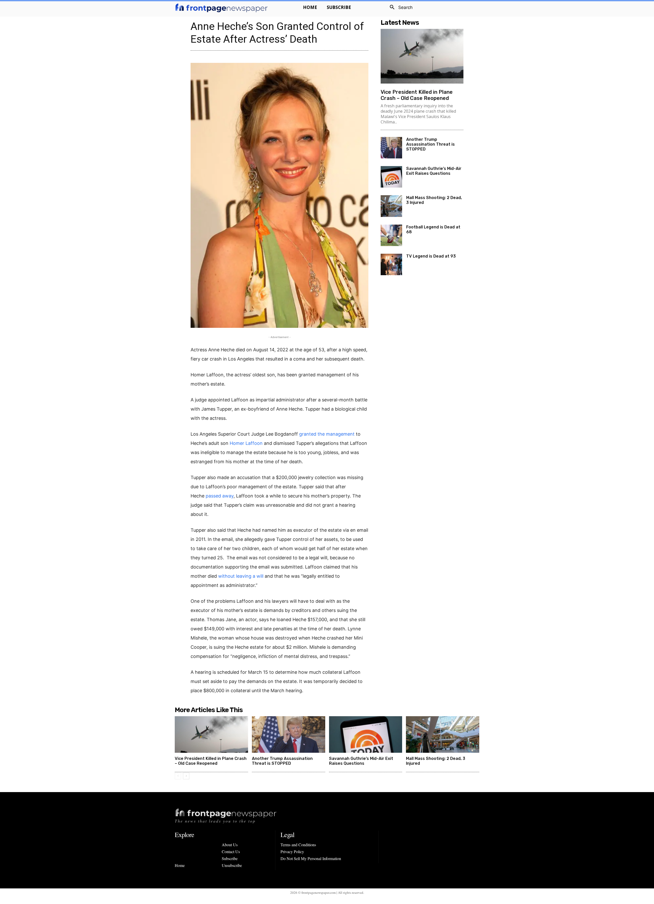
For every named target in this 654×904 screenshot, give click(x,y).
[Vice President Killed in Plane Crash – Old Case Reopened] (422, 56)
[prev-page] (178, 776)
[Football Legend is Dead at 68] (391, 235)
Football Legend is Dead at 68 (433, 229)
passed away (219, 496)
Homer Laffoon (246, 443)
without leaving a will (240, 576)
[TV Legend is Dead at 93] (391, 264)
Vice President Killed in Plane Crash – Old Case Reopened (417, 95)
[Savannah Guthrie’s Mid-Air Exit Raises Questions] (391, 177)
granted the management (327, 434)
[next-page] (186, 776)
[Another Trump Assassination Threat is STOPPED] (391, 147)
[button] (399, 7)
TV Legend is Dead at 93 (431, 256)
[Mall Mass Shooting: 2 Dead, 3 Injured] (391, 206)
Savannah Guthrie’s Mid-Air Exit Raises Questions (433, 171)
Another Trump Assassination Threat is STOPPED (430, 144)
